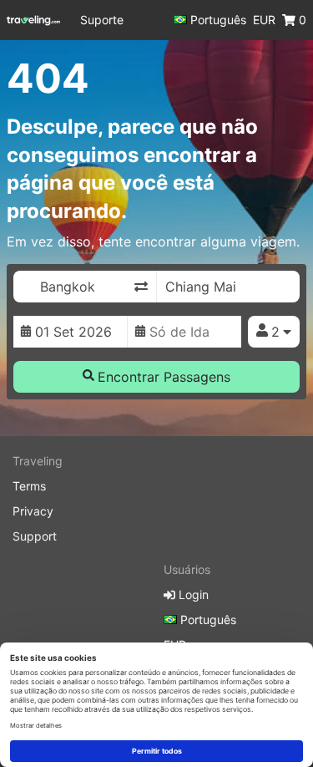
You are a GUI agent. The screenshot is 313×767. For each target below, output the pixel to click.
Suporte (102, 20)
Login (192, 594)
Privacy (33, 511)
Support (35, 536)
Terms (29, 486)
